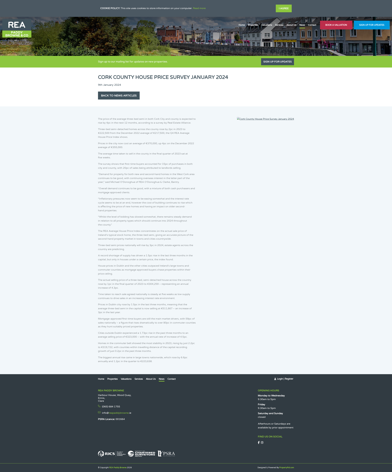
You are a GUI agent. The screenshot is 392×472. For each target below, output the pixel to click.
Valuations (266, 25)
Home (242, 25)
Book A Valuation (336, 25)
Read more (199, 8)
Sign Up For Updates (371, 25)
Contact (312, 25)
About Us (291, 25)
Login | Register (285, 379)
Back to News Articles (119, 95)
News (302, 25)
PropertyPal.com (286, 467)
